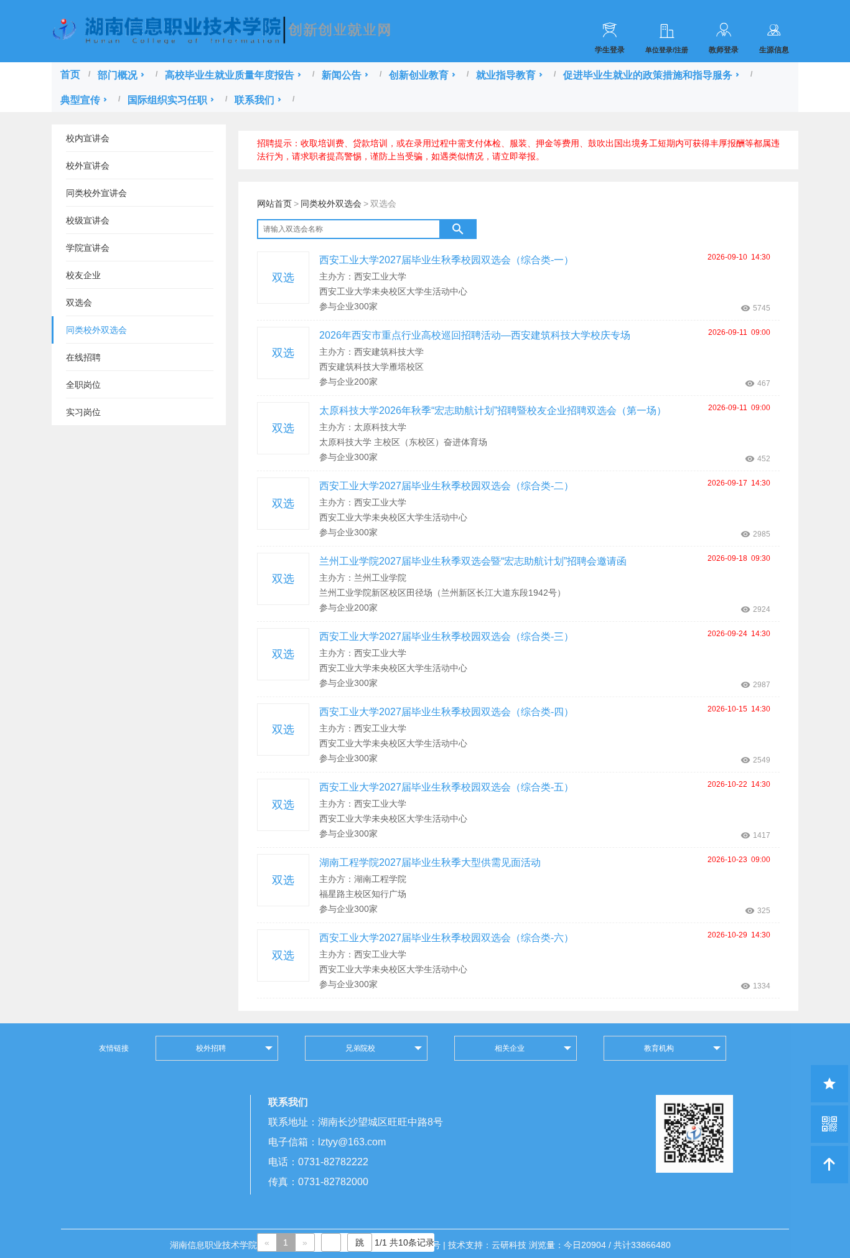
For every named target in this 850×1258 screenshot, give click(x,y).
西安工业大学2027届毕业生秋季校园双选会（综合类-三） (446, 636)
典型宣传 (80, 100)
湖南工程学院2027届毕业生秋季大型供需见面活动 (430, 862)
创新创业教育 (419, 75)
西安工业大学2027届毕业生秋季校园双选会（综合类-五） (446, 787)
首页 (70, 74)
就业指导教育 (506, 75)
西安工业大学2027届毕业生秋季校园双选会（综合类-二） (446, 486)
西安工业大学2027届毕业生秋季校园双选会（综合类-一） (446, 260)
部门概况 (118, 75)
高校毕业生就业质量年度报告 (229, 75)
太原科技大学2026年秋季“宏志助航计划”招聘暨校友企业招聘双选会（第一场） (492, 410)
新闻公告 (342, 75)
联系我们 (254, 100)
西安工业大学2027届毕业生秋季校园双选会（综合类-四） (446, 711)
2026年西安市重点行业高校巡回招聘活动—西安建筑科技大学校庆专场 (474, 335)
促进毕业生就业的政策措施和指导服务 (647, 75)
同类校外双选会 (331, 204)
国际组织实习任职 (167, 100)
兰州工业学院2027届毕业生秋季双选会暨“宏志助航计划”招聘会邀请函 (473, 561)
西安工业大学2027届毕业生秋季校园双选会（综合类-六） (446, 937)
